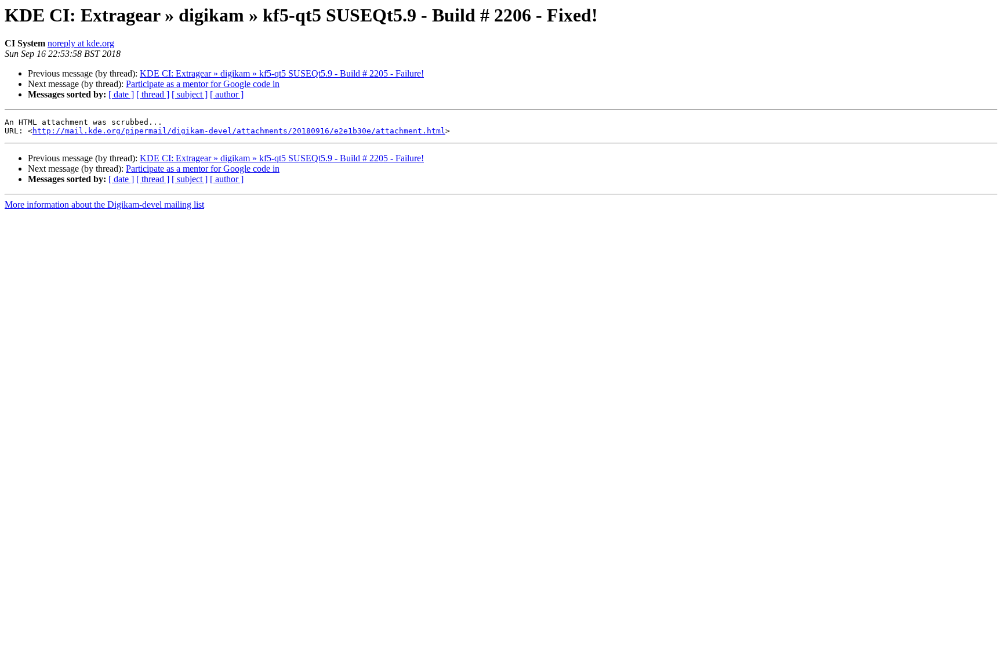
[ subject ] (190, 94)
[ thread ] (152, 94)
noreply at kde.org (81, 43)
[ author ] (227, 94)
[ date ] (121, 94)
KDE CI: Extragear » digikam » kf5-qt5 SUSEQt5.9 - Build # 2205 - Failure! (282, 73)
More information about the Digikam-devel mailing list (104, 204)
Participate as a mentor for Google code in (202, 84)
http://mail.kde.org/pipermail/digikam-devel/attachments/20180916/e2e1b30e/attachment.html (238, 130)
